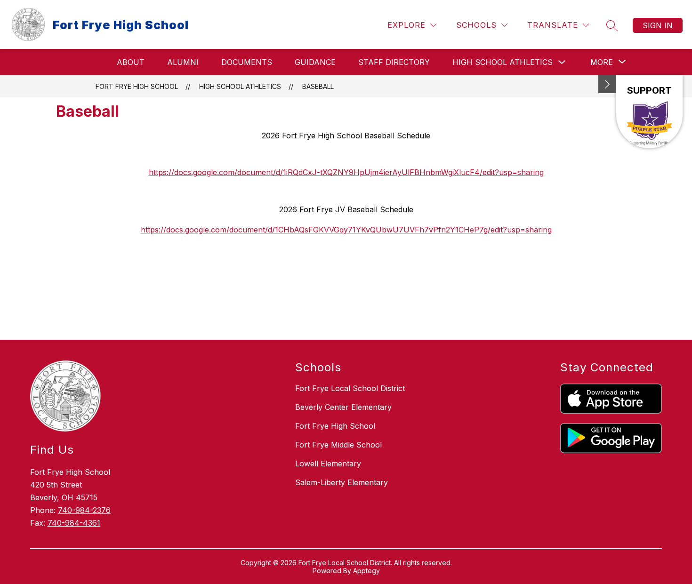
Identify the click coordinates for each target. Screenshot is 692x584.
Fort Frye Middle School (338, 444)
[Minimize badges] (607, 84)
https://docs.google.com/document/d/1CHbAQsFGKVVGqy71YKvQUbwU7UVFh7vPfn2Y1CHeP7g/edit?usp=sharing (346, 229)
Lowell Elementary (328, 463)
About (131, 62)
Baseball (318, 86)
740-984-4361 (74, 523)
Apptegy (366, 571)
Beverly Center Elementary (343, 407)
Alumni (183, 62)
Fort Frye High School (137, 86)
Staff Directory (394, 62)
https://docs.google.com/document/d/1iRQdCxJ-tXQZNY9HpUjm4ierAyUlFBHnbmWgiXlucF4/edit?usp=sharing (346, 172)
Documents (246, 62)
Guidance (315, 62)
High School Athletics (502, 62)
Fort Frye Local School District (350, 388)
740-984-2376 (84, 510)
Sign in (658, 25)
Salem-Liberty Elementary (341, 482)
